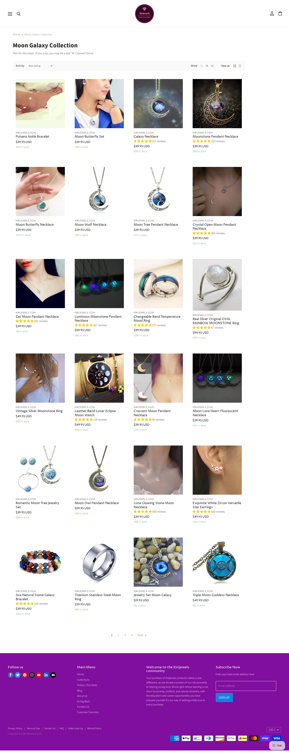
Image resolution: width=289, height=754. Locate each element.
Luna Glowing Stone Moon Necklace (154, 505)
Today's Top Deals (87, 685)
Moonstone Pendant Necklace (215, 137)
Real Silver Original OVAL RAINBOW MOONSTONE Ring (216, 321)
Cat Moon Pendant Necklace (37, 317)
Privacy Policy (15, 728)
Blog (79, 691)
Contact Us (83, 707)
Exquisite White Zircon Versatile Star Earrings (217, 505)
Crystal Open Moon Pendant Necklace (214, 227)
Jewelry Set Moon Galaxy (153, 595)
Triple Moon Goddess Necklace (216, 595)
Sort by (20, 65)
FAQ (62, 728)
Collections (83, 680)
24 (201, 66)
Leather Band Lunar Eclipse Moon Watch (95, 413)
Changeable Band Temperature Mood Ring (157, 319)
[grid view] (235, 66)
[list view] (240, 66)
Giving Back (83, 701)
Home (16, 34)
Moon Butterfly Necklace (35, 225)
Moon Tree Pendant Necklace (156, 225)
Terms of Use (33, 728)
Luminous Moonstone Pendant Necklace (98, 319)
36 (207, 66)
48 (212, 66)
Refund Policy (94, 728)
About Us (82, 696)
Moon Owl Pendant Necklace (97, 503)
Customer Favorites (88, 712)
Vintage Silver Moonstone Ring (39, 411)
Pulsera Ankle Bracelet (32, 137)
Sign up (224, 697)
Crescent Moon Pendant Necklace (152, 413)
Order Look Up (75, 728)
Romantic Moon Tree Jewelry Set (37, 505)
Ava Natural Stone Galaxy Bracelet (35, 597)
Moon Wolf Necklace (90, 225)
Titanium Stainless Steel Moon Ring (98, 597)
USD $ (272, 730)
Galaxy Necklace (146, 137)
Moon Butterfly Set (89, 137)
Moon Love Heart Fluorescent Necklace (215, 413)
